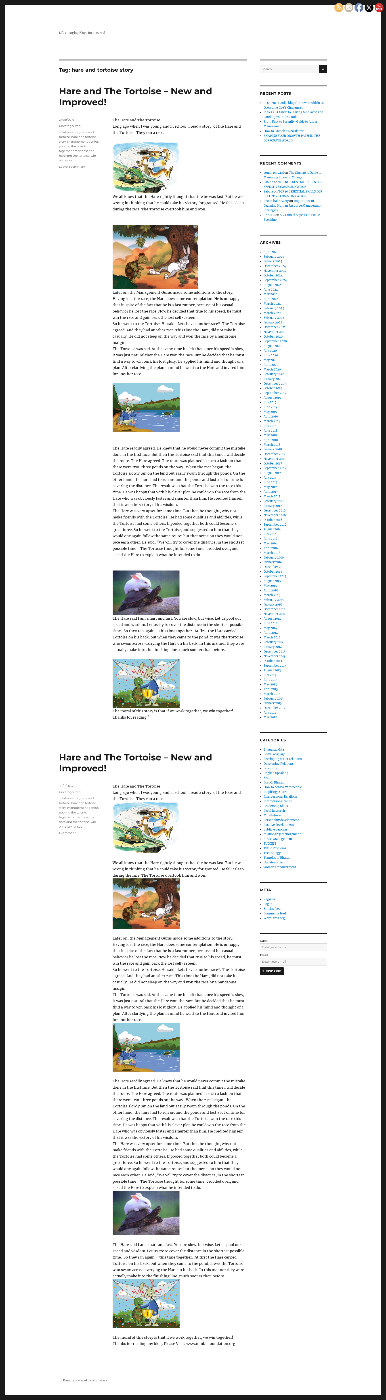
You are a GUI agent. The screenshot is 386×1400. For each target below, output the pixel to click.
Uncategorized (70, 126)
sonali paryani (274, 173)
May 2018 (270, 435)
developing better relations (283, 759)
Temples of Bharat (277, 858)
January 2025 (273, 261)
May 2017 (270, 487)
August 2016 (272, 529)
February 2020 (274, 374)
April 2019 (271, 416)
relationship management (282, 834)
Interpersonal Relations (280, 796)
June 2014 (270, 623)
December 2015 (274, 567)
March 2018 (272, 445)
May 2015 (270, 586)
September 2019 (275, 393)
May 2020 (270, 360)
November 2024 (275, 271)
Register (269, 899)
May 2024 (270, 294)
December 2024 (275, 266)
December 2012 (274, 708)
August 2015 (272, 581)
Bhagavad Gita (274, 749)
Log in (268, 904)
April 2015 (271, 590)
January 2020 (273, 379)
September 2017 (275, 468)
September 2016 (275, 525)
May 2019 (270, 412)
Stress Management (278, 839)
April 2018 (271, 440)
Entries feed (272, 909)
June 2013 (270, 680)
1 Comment (67, 833)
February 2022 (274, 318)
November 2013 (274, 656)
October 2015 (273, 572)
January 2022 (273, 322)
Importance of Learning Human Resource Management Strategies (292, 205)
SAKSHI (269, 215)
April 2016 (271, 548)
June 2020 (271, 355)
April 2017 (271, 492)
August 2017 (272, 473)
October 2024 (273, 275)
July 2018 (270, 426)
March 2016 (272, 553)
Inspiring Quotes (275, 792)
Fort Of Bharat (274, 782)
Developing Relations (279, 764)
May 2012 (270, 717)
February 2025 (274, 257)
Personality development (281, 820)
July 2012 (270, 713)
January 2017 (273, 506)
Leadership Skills (276, 806)
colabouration (69, 132)
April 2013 (271, 689)
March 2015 (272, 595)
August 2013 (272, 670)
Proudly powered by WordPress (85, 1380)
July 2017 (270, 478)
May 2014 (270, 628)
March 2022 (272, 313)
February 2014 (274, 642)
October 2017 (273, 463)
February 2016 (274, 557)
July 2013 (270, 675)
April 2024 (271, 299)
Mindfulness (273, 815)
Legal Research (274, 811)
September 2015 (275, 576)
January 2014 (273, 647)
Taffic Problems (275, 848)
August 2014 (272, 619)
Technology (272, 853)
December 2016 (275, 510)
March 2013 (272, 694)
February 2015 (274, 600)
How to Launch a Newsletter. (284, 131)
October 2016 (273, 520)
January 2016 (273, 562)
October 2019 (273, 388)
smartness (80, 151)
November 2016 (275, 515)
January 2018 (273, 449)
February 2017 (274, 501)
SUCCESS (270, 844)
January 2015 (273, 604)
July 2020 (270, 351)
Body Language (274, 754)
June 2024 (271, 289)
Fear (267, 778)
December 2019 (275, 383)
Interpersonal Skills (278, 801)
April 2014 (271, 633)
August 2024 (272, 285)
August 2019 (272, 398)
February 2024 (274, 308)
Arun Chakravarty (276, 201)
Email (264, 955)
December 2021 (274, 327)
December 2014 (274, 609)
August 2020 (272, 346)
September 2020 (275, 341)
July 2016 (270, 534)
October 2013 (273, 661)
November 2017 (275, 459)
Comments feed (275, 913)
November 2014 (275, 614)
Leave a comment (72, 166)
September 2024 (275, 280)
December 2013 (274, 651)
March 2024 (272, 304)
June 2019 (271, 407)
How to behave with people (283, 787)
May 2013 (270, 684)
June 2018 (270, 430)
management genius (83, 141)
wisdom (80, 826)
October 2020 (273, 336)
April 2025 (271, 252)
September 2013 (275, 666)
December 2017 (274, 454)
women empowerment (280, 867)
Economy (270, 768)
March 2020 (272, 369)
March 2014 (272, 637)
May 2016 (270, 543)
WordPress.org (274, 918)
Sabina (268, 182)
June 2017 (270, 482)
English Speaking (276, 773)
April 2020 (271, 365)
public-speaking (275, 829)
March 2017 (272, 496)
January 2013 (273, 703)
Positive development (279, 825)
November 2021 (275, 332)
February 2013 (273, 698)
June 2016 (271, 539)
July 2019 (270, 402)
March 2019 (272, 421)
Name (264, 941)
